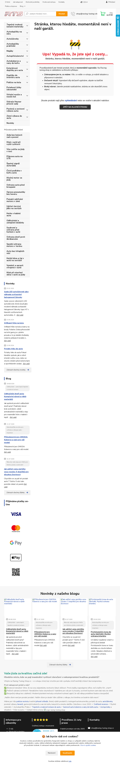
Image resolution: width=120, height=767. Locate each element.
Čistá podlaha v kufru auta (14, 171)
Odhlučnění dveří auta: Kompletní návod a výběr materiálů (15, 396)
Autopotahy (105, 707)
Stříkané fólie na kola (14, 323)
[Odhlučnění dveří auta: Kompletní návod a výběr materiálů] (17, 607)
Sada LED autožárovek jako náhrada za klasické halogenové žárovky (16, 294)
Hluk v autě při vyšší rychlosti (14, 143)
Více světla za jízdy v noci (15, 150)
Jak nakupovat (18, 2)
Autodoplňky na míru (14, 32)
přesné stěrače (42, 701)
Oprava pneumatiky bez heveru (16, 193)
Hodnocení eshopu (49, 2)
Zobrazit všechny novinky (16, 370)
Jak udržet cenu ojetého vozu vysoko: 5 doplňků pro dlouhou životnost (16, 472)
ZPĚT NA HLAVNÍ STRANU (75, 107)
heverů (20, 704)
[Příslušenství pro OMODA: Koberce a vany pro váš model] (45, 607)
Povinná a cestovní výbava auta (15, 110)
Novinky (10, 123)
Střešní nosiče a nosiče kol (14, 95)
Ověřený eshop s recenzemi (43, 726)
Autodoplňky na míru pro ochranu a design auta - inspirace (15, 430)
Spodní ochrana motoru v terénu (14, 245)
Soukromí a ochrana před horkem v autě (13, 229)
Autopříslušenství (15, 56)
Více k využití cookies (88, 745)
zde (70, 761)
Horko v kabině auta (14, 214)
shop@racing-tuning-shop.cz (89, 14)
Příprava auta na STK (14, 157)
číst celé (20, 315)
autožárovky (107, 701)
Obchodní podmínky (32, 2)
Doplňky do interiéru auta (13, 76)
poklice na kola (22, 701)
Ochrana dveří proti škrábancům (16, 238)
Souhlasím (67, 753)
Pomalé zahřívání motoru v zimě (15, 200)
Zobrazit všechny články (15, 492)
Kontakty (62, 2)
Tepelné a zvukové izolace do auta (46, 707)
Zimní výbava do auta (14, 117)
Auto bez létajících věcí (15, 252)
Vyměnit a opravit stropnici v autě (15, 266)
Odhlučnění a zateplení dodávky (15, 221)
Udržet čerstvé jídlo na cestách (14, 207)
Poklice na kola (14, 82)
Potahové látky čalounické (14, 88)
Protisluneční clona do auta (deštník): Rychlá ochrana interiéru (101, 634)
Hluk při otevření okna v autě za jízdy (16, 273)
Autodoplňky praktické (13, 45)
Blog (21, 6)
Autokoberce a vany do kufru (14, 62)
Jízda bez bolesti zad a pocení (14, 136)
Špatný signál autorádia (13, 164)
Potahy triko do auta (13, 348)
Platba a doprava (11, 6)
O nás (11, 729)
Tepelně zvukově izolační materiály (15, 25)
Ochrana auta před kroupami (15, 186)
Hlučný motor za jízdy (14, 178)
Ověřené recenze (101, 704)
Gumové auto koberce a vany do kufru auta (80, 707)
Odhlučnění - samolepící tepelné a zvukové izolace (17, 388)
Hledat (62, 14)
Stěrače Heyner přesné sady (14, 102)
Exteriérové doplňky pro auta (15, 69)
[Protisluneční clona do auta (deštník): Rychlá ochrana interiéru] (102, 607)
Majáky (10, 51)
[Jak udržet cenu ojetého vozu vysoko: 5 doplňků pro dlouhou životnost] (74, 607)
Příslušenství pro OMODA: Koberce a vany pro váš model (16, 440)
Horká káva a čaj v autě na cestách (15, 259)
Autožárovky (13, 39)
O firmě (7, 2)
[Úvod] (13, 14)
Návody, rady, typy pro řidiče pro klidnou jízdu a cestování (17, 463)
